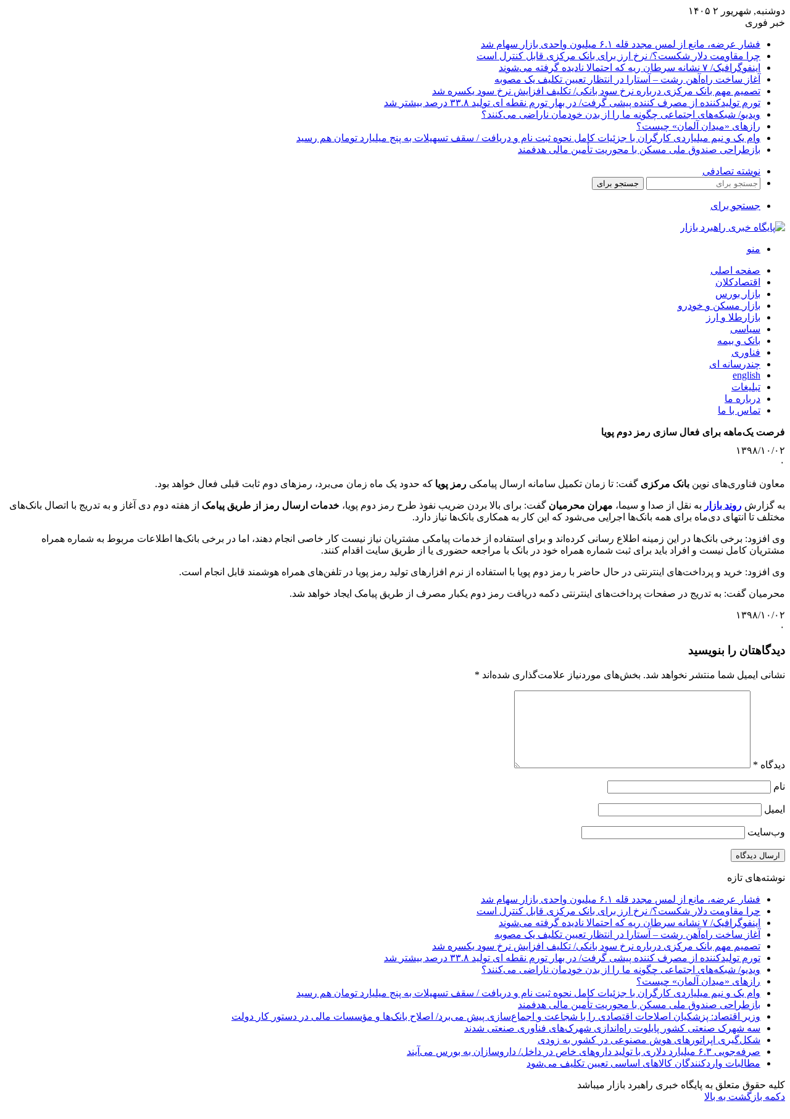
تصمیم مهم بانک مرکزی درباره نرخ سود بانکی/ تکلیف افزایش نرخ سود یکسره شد (596, 91)
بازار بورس (737, 294)
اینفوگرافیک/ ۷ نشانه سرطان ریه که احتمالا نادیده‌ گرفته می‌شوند (629, 67)
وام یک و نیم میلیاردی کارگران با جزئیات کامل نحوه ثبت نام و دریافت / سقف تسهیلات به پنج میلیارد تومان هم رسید (528, 138)
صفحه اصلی (735, 270)
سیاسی (745, 329)
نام (779, 786)
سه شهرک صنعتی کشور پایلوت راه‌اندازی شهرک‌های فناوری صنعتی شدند (612, 1028)
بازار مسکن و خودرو (719, 305)
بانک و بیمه (738, 340)
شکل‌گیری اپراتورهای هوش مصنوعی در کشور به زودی (649, 1040)
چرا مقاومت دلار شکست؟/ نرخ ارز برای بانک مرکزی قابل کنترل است (618, 56)
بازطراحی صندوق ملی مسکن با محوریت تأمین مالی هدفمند (639, 149)
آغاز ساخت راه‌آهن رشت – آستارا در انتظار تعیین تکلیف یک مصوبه (627, 79)
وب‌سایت (766, 832)
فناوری (745, 352)
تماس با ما (739, 410)
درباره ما (742, 398)
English (746, 375)
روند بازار (723, 505)
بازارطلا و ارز (733, 317)
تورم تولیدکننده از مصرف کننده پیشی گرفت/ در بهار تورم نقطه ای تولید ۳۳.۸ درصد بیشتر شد (572, 102)
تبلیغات (745, 387)
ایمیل (774, 809)
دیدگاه (769, 765)
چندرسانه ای (734, 364)
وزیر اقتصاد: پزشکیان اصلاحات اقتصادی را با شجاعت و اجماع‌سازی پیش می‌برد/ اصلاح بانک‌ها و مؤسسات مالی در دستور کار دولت (495, 1016)
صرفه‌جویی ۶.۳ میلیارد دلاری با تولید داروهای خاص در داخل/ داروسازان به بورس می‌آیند (583, 1051)
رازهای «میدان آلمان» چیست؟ (698, 126)
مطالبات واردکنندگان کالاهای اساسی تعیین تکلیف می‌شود (643, 1063)
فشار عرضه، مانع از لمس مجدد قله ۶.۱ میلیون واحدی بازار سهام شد (620, 44)
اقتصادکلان (737, 282)
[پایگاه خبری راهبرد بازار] (732, 227)
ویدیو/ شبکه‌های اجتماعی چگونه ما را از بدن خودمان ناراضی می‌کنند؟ (620, 114)
